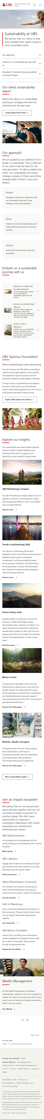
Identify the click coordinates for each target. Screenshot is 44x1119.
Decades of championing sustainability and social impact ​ (19, 74)
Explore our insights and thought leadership (23, 287)
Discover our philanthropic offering (23, 305)
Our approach (8, 55)
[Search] (34, 4)
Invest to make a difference (19, 325)
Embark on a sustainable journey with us (19, 64)
